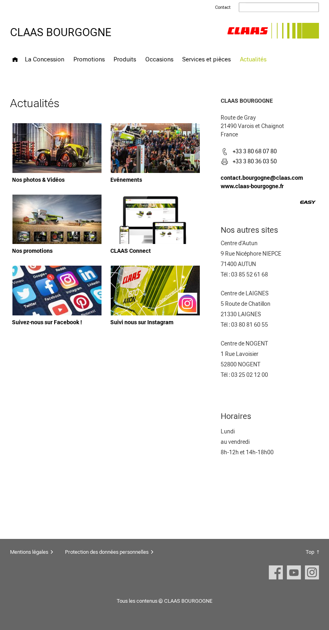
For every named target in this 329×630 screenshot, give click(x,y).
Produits (125, 59)
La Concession (44, 59)
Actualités (253, 59)
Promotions (89, 59)
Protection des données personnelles (106, 552)
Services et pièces (206, 59)
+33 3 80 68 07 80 (255, 151)
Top (310, 552)
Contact (223, 7)
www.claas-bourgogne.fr (252, 186)
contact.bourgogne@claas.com (262, 178)
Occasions (159, 59)
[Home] (15, 60)
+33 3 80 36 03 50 (255, 161)
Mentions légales (29, 552)
